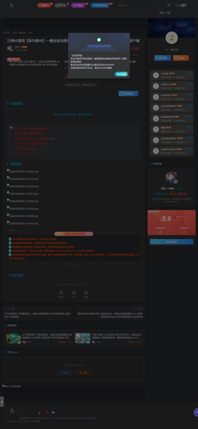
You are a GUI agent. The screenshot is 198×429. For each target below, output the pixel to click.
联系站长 (121, 73)
